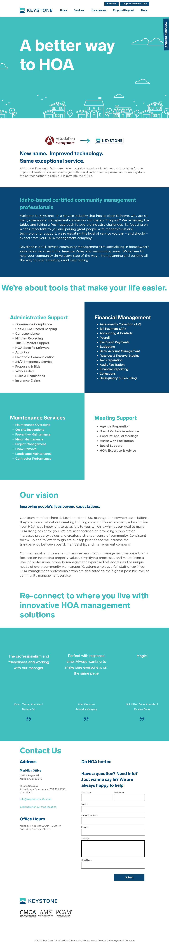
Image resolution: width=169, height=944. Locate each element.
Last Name (119, 792)
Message (85, 839)
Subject (84, 827)
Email (83, 804)
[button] (98, 10)
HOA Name (86, 860)
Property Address (89, 815)
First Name (86, 792)
